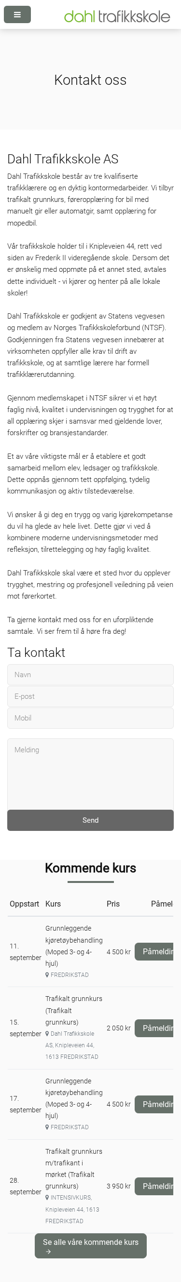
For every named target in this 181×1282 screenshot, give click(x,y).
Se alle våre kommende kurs (91, 1242)
